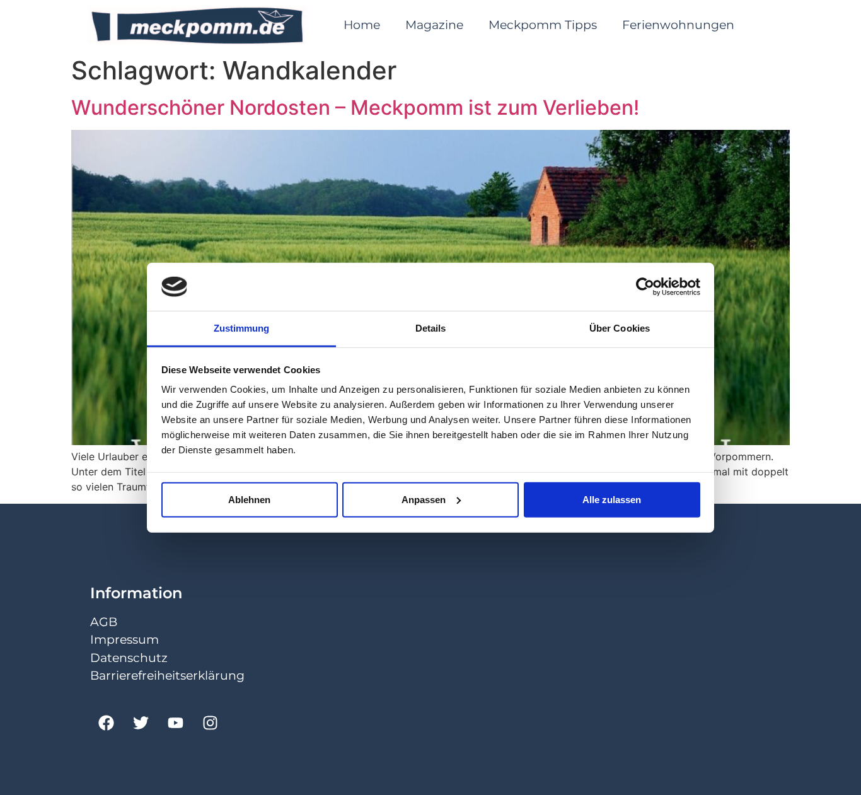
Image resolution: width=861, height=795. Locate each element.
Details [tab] (430, 328)
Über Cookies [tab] (619, 328)
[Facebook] (106, 722)
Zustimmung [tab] (242, 328)
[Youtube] (175, 722)
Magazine (434, 25)
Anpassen (424, 499)
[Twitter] (140, 722)
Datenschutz (129, 658)
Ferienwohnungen (678, 25)
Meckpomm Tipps (542, 25)
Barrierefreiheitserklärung (167, 675)
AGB (103, 622)
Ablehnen (249, 499)
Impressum (124, 639)
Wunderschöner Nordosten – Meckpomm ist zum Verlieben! (355, 107)
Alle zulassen (611, 499)
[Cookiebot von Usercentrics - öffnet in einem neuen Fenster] (645, 286)
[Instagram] (210, 722)
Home (362, 25)
